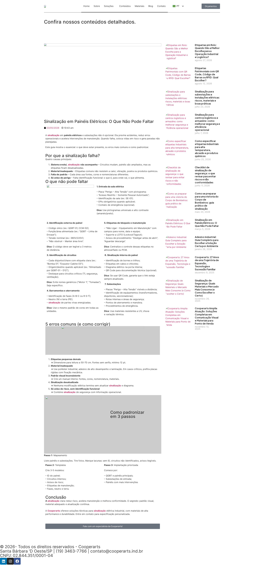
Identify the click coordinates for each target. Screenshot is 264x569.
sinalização (53, 135)
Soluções (108, 6)
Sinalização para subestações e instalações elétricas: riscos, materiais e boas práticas (207, 97)
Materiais (139, 6)
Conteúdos (125, 6)
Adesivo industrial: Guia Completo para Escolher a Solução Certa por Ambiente (206, 241)
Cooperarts (54, 510)
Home (86, 6)
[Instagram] (10, 561)
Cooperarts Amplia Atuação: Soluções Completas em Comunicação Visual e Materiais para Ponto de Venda (206, 316)
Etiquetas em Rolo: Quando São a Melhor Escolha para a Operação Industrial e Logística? (207, 51)
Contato (161, 6)
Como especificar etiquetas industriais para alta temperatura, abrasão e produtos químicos (207, 148)
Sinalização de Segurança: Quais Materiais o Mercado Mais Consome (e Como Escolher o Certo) (207, 288)
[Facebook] (17, 561)
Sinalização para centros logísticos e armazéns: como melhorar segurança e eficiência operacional (207, 122)
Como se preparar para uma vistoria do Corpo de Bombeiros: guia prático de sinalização (206, 201)
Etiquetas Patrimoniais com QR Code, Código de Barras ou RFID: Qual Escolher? (207, 74)
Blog (150, 6)
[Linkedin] (3, 561)
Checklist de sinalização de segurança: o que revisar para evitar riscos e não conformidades (205, 175)
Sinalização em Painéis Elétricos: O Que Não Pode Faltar (207, 222)
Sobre (97, 6)
